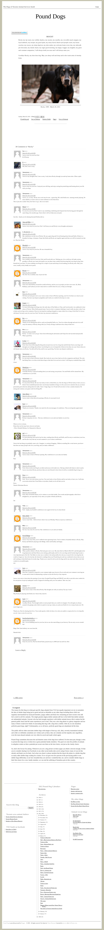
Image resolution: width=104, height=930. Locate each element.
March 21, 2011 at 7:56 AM (29, 331)
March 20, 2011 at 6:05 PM (28, 164)
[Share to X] (40, 117)
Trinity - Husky (44, 855)
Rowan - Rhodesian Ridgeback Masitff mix (51, 894)
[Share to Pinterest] (43, 117)
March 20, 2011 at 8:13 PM (28, 224)
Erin (23, 291)
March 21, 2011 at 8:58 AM (29, 343)
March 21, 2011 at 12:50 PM (29, 406)
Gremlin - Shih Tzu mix (46, 857)
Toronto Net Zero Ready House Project (80, 806)
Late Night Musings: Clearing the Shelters (82, 822)
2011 (39, 813)
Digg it (54, 119)
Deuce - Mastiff (44, 861)
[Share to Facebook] (42, 117)
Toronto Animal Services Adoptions (14, 816)
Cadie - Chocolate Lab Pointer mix (49, 888)
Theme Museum (51, 923)
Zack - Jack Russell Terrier (47, 868)
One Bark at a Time (75, 801)
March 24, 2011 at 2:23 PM (28, 570)
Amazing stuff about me (76, 791)
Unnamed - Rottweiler (46, 890)
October (42, 820)
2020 (39, 797)
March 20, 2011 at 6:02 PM (28, 153)
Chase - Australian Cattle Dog (47, 863)
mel (23, 433)
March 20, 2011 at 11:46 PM (29, 305)
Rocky (50, 36)
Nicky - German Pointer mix (47, 896)
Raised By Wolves (77, 814)
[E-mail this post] (25, 119)
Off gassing (43, 901)
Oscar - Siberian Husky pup (47, 844)
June (41, 829)
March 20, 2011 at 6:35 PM (28, 184)
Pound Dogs (50, 16)
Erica (23, 475)
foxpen (24, 303)
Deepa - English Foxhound (47, 872)
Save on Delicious (35, 119)
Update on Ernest (45, 846)
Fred (23, 404)
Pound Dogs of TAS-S (11, 829)
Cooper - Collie (44, 874)
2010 (39, 917)
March (41, 836)
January (42, 913)
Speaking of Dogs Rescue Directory (14, 821)
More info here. (42, 789)
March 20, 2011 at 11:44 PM (29, 293)
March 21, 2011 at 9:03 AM (29, 356)
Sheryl (24, 207)
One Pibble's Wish (77, 833)
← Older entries (18, 698)
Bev (23, 318)
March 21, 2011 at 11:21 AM (29, 396)
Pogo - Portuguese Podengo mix (48, 892)
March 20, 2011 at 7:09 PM (28, 208)
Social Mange (26, 535)
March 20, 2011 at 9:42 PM (28, 247)
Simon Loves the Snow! (78, 834)
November (42, 817)
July (41, 826)
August (42, 824)
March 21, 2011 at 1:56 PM (28, 416)
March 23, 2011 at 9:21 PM (28, 537)
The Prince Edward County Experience (80, 804)
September (42, 822)
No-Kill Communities (78, 839)
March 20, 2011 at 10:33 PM (29, 257)
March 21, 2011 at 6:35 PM (28, 466)
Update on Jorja (44, 883)
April (41, 833)
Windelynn (25, 367)
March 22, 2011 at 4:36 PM (28, 507)
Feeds (97, 7)
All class (42, 881)
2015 (39, 804)
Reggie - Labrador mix (46, 870)
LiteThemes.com (73, 923)
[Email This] (36, 117)
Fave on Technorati (63, 119)
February (42, 911)
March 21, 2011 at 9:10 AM (29, 369)
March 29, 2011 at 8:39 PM (28, 601)
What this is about (75, 789)
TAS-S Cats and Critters (11, 831)
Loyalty (42, 877)
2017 (39, 800)
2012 (39, 811)
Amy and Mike (26, 222)
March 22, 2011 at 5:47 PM (28, 517)
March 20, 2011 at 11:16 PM (29, 282)
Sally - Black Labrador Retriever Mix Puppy (51, 840)
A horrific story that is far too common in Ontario (83, 828)
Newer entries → (78, 698)
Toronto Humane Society (12, 819)
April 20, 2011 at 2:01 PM (28, 620)
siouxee (24, 585)
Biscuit (24, 270)
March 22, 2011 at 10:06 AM (29, 492)
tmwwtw (65, 923)
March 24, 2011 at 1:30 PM (28, 548)
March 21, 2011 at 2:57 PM (28, 435)
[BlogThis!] (38, 117)
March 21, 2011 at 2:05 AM (29, 320)
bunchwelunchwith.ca (28, 618)
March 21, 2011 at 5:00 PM (28, 452)
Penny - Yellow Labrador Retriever (49, 850)
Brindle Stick (76, 827)
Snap (42, 903)
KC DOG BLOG (77, 821)
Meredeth (25, 245)
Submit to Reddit (46, 119)
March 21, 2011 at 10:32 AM (29, 380)
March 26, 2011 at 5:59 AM (29, 587)
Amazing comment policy (77, 793)
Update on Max (44, 842)
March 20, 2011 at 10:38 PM (29, 272)
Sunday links (44, 853)
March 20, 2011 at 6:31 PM (28, 174)
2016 (39, 802)
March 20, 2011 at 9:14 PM (28, 234)
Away (42, 859)
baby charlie (25, 515)
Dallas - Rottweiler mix (46, 879)
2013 (39, 809)
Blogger (23, 923)
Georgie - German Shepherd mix (48, 898)
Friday (42, 885)
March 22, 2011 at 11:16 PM (29, 527)
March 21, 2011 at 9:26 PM (28, 477)
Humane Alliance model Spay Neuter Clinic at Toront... (51, 905)
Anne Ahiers (25, 394)
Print (33, 116)
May (41, 831)
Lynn (23, 599)
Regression (43, 848)
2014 (39, 806)
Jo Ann (24, 341)
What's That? (76, 816)
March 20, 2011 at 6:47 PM (28, 195)
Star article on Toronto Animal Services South (51, 908)
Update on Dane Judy (46, 837)
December (42, 815)
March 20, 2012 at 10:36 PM (29, 639)
